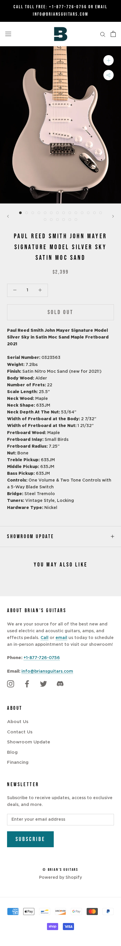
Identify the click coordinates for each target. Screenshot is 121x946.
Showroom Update (30, 536)
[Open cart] (113, 34)
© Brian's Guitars (60, 869)
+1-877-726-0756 (68, 7)
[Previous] (8, 216)
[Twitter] (43, 684)
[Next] (113, 216)
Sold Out (60, 312)
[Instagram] (10, 684)
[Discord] (59, 684)
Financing (17, 762)
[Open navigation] (8, 34)
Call (44, 638)
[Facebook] (27, 684)
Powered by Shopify (60, 877)
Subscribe (30, 839)
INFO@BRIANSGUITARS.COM (60, 14)
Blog (12, 752)
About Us (17, 722)
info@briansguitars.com (47, 671)
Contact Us (20, 732)
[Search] (102, 34)
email (61, 638)
